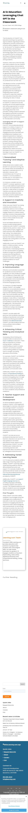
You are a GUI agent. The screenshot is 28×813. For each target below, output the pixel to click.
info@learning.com (9, 779)
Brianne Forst (9, 591)
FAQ (4, 712)
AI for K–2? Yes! (9, 649)
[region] (14, 803)
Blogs (20, 25)
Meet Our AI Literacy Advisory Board (11, 589)
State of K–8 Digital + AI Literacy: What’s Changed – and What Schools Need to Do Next (13, 734)
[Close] (26, 796)
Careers (5, 710)
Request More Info (8, 705)
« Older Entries (7, 671)
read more (7, 607)
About (5, 707)
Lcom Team (7, 25)
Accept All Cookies (14, 810)
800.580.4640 (7, 777)
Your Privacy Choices (14, 806)
